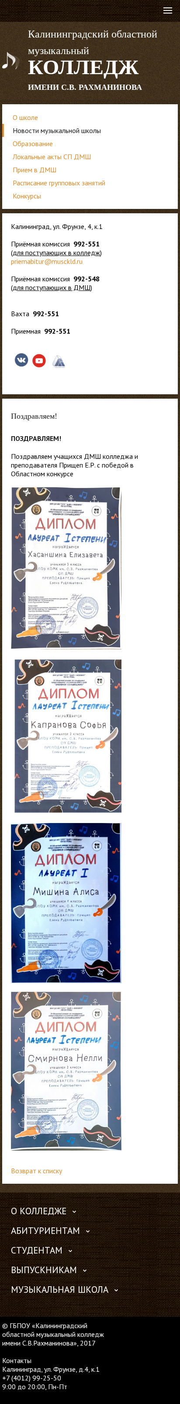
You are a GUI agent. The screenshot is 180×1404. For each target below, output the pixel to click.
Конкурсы (27, 195)
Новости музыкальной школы (57, 130)
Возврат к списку (36, 1170)
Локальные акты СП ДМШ (52, 156)
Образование (33, 143)
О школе (25, 117)
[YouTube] (25, 1395)
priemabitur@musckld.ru (47, 261)
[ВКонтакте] (8, 1395)
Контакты (16, 1360)
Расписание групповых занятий (59, 182)
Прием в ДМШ (34, 169)
